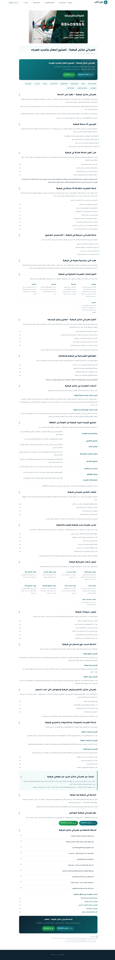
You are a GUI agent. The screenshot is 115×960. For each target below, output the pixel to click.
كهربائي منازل (93, 936)
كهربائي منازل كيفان (91, 901)
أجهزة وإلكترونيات (49, 2)
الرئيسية (69, 2)
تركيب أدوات (28, 83)
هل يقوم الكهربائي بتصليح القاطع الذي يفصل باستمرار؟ (77, 871)
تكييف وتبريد (62, 2)
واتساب (66, 74)
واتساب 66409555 (66, 823)
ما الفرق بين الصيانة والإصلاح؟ (85, 859)
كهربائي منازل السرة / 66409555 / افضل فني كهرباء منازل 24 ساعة (81, 940)
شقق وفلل (93, 88)
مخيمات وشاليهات (82, 88)
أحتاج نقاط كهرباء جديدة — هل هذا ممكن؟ (82, 882)
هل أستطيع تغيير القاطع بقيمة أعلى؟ (82, 847)
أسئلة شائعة (70, 88)
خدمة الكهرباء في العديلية (89, 898)
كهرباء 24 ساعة (92, 83)
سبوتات (45, 83)
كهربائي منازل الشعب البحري (88, 905)
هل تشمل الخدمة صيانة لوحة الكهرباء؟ (82, 888)
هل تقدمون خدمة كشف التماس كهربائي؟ (82, 836)
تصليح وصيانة (74, 83)
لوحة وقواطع (64, 83)
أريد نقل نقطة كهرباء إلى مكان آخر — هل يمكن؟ (80, 865)
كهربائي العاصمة (91, 908)
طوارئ (83, 83)
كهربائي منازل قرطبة (62, 938)
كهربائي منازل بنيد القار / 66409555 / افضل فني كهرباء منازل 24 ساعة (80, 941)
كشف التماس (54, 83)
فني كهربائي (93, 938)
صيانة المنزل (36, 2)
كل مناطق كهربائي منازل (89, 912)
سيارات (26, 2)
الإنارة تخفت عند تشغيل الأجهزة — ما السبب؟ (80, 853)
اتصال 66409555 (83, 74)
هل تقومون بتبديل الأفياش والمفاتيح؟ (82, 877)
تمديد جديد (37, 83)
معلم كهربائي (54, 938)
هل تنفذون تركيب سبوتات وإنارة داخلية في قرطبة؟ (79, 842)
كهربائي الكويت (86, 938)
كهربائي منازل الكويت (72, 938)
